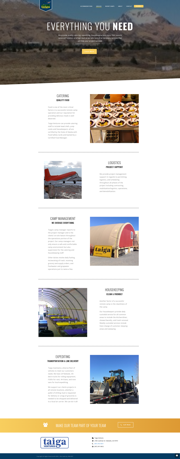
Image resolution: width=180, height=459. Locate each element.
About (120, 6)
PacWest (139, 6)
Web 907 (70, 456)
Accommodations (86, 6)
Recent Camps (109, 6)
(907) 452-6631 (99, 444)
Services (99, 6)
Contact (129, 6)
